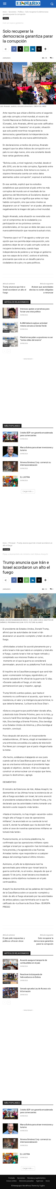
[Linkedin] (32, 49)
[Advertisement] (28, 388)
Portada (11, 1178)
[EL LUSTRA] (10, 481)
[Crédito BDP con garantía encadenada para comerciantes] (10, 437)
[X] (20, 49)
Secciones (12, 12)
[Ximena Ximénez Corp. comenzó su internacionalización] (10, 466)
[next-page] (8, 351)
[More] (45, 49)
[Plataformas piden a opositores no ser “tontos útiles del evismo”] (10, 341)
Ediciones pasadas (26, 1181)
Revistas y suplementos (36, 1178)
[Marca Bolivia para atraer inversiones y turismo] (10, 451)
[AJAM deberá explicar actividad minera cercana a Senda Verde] (10, 327)
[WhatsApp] (26, 49)
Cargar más (27, 491)
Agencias (39, 1181)
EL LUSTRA (25, 477)
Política (21, 12)
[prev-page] (4, 351)
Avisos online (11, 1181)
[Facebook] (14, 49)
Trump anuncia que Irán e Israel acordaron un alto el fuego (14, 290)
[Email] (39, 49)
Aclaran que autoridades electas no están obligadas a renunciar (41, 290)
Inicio (5, 12)
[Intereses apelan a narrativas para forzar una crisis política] (10, 313)
